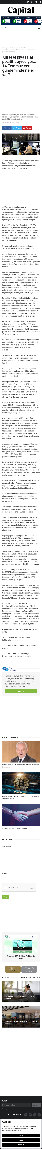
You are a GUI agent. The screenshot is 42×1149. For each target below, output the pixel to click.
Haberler (12, 48)
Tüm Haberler (22, 48)
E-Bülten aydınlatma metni (8, 1109)
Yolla (5, 897)
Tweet (18, 128)
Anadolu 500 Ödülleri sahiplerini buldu (21, 957)
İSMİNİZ (5, 873)
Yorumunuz (6, 846)
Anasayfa (5, 48)
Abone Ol (21, 691)
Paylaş (7, 128)
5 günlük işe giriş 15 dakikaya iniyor (14, 828)
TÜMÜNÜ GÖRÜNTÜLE (30, 977)
